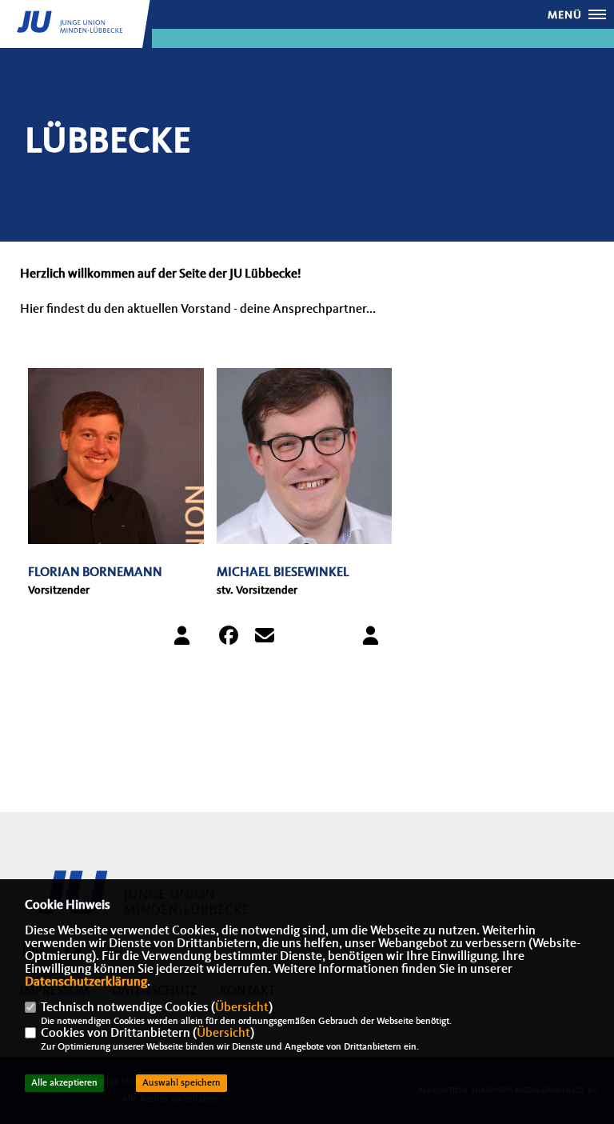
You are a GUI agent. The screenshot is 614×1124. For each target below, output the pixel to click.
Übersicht (242, 1008)
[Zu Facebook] (233, 639)
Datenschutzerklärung (86, 982)
